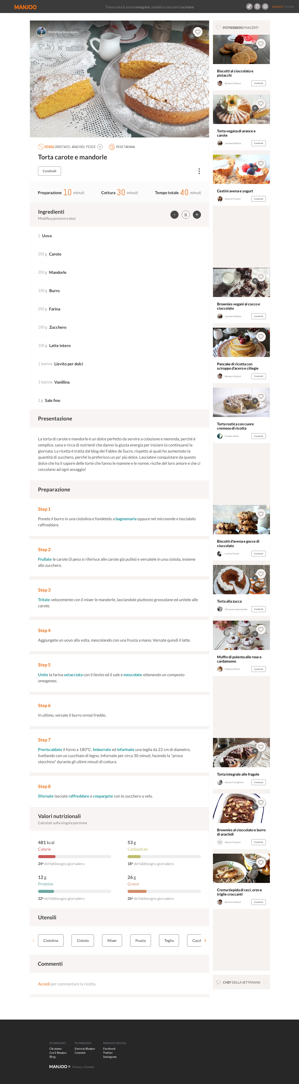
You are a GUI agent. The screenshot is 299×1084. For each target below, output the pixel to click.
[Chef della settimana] (265, 982)
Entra (289, 6)
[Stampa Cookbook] (265, 6)
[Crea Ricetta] (249, 6)
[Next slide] (205, 940)
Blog (52, 1057)
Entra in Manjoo (85, 1048)
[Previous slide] (34, 940)
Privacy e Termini (83, 1067)
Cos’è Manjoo (58, 1053)
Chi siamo (55, 1048)
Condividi (49, 171)
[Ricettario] (257, 6)
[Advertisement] (241, 238)
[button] (100, 146)
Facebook (109, 1048)
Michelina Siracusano (63, 32)
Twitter (108, 1053)
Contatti (80, 1053)
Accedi (44, 983)
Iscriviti (278, 6)
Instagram (110, 1057)
